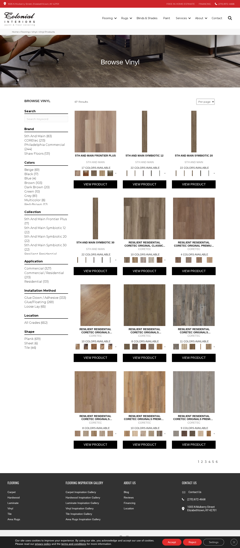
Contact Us (194, 492)
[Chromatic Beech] (194, 218)
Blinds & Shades (146, 18)
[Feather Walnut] (188, 259)
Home (15, 31)
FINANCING (205, 3)
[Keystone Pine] (192, 433)
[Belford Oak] (85, 346)
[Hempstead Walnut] (184, 433)
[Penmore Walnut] (208, 433)
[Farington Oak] (95, 391)
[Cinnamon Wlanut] (110, 172)
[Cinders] (159, 172)
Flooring (107, 18)
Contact (217, 18)
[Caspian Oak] (143, 259)
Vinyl (34, 31)
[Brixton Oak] (144, 304)
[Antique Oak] (95, 304)
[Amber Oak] (85, 172)
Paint (166, 18)
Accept (172, 542)
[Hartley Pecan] (94, 433)
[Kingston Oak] (102, 433)
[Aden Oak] (194, 304)
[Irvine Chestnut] (159, 259)
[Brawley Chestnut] (134, 259)
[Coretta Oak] (144, 391)
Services (181, 18)
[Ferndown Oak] (85, 433)
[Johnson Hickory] (110, 346)
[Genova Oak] (151, 433)
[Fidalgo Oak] (143, 346)
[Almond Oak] (95, 131)
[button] (115, 18)
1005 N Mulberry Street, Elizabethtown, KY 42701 (33, 3)
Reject (192, 542)
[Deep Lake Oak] (151, 259)
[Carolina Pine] (94, 346)
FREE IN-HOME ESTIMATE (180, 3)
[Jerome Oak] (208, 346)
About (199, 18)
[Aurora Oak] (184, 346)
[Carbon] (151, 172)
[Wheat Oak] (209, 259)
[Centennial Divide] (102, 172)
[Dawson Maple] (102, 346)
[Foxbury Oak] (151, 346)
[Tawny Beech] (199, 259)
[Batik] (144, 131)
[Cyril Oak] (134, 433)
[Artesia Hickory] (144, 218)
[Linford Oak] (110, 433)
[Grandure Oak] (159, 433)
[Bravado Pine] (194, 391)
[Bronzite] (143, 172)
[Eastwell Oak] (134, 346)
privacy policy (43, 543)
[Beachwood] (134, 172)
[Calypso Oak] (200, 346)
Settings (213, 542)
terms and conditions (73, 543)
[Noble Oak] (200, 433)
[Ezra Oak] (143, 433)
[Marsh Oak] (159, 346)
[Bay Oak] (192, 346)
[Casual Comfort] (94, 172)
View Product (95, 184)
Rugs (124, 18)
